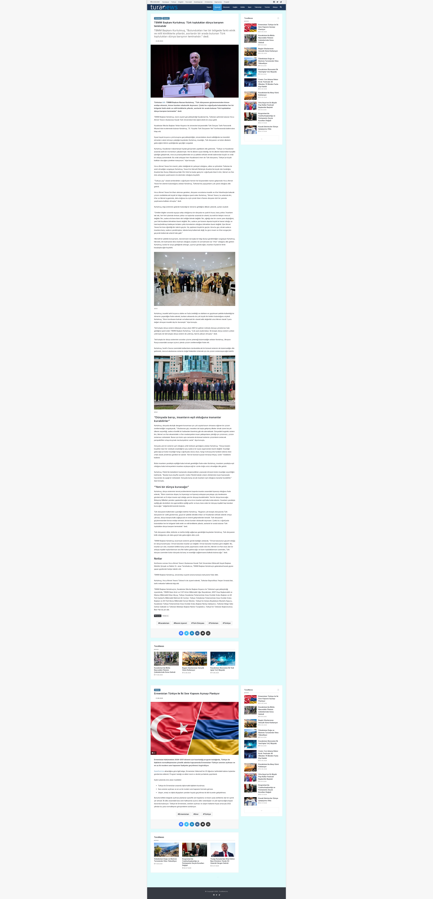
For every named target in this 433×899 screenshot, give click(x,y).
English (180, 2)
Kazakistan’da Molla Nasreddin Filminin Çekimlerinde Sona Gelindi (164, 670)
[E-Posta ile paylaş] (202, 633)
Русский (189, 2)
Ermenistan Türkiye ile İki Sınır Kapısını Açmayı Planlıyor (268, 27)
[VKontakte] (197, 633)
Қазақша (165, 2)
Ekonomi (226, 7)
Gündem (158, 18)
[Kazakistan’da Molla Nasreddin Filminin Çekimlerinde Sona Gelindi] (166, 659)
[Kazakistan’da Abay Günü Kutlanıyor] (250, 96)
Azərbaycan (198, 2)
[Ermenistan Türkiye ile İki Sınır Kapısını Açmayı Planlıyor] (250, 28)
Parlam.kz (165, 616)
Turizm (267, 7)
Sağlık (235, 7)
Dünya (275, 7)
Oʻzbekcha (208, 2)
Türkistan (214, 623)
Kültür (243, 7)
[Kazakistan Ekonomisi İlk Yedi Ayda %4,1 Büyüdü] (222, 659)
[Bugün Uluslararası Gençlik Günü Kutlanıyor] (194, 659)
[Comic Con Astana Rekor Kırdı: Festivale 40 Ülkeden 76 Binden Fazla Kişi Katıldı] (250, 82)
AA (163, 102)
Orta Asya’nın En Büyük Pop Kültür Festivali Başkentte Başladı (267, 105)
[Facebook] (181, 633)
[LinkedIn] (192, 633)
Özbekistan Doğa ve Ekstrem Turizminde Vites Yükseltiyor (268, 61)
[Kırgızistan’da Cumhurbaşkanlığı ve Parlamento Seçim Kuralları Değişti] (250, 116)
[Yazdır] (208, 633)
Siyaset (217, 7)
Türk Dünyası (198, 623)
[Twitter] (186, 633)
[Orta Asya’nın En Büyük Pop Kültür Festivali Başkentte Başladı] (250, 106)
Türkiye (227, 623)
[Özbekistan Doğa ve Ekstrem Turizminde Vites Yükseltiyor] (250, 62)
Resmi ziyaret (181, 623)
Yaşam (209, 7)
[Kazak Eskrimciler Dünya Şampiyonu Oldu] (250, 130)
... (261, 138)
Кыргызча (218, 2)
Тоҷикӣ (226, 2)
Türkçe (173, 2)
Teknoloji (258, 7)
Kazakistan (164, 623)
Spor (249, 7)
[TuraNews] (164, 7)
